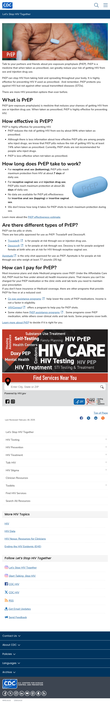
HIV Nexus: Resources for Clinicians (25, 538)
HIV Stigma (12, 470)
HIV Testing (12, 439)
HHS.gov (6, 700)
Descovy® (14, 245)
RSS (11, 600)
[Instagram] (16, 693)
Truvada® (13, 241)
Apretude (7, 256)
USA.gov (18, 700)
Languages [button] (9, 663)
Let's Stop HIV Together (16, 14)
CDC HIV (14, 584)
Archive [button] (7, 672)
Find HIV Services (16, 493)
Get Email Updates (20, 609)
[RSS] (44, 693)
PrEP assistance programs (44, 312)
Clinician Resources (17, 478)
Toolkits (10, 485)
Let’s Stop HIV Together (20, 432)
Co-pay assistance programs (24, 299)
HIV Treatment (14, 455)
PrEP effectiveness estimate (44, 217)
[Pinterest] (32, 693)
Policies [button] (7, 654)
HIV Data (10, 531)
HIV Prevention (14, 447)
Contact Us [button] (10, 636)
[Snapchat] (38, 693)
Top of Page (101, 413)
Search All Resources (18, 501)
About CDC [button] (9, 645)
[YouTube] (27, 693)
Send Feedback (18, 617)
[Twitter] (10, 693)
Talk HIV (11, 462)
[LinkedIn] (21, 693)
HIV (7, 523)
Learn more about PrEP (15, 322)
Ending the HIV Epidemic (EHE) (23, 546)
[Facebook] (4, 693)
